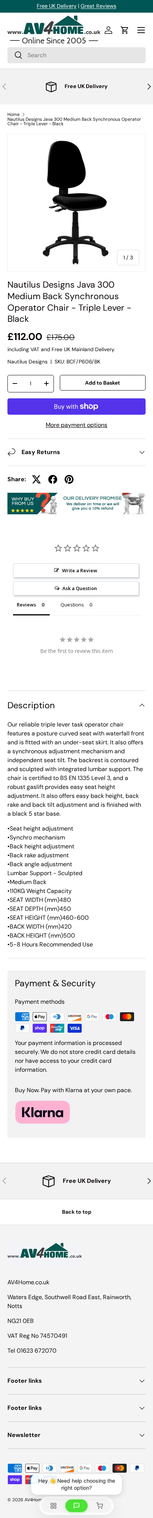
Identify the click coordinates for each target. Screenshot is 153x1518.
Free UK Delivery (56, 6)
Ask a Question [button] (79, 588)
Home (13, 114)
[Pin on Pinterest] (69, 479)
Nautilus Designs (27, 361)
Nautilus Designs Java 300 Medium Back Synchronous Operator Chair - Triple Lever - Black (74, 121)
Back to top (76, 1211)
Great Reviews (98, 6)
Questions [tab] (72, 604)
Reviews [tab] (26, 604)
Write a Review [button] (79, 570)
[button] (125, 30)
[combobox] (76, 55)
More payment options (76, 425)
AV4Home (35, 1500)
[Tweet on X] (36, 479)
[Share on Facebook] (53, 479)
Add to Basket (102, 382)
